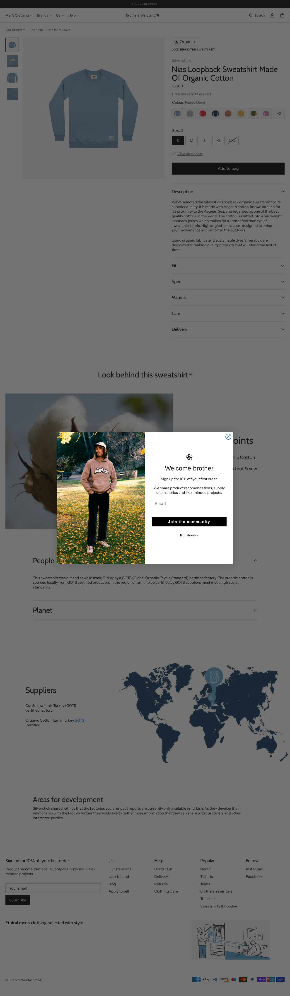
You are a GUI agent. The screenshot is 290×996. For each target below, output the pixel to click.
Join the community (189, 522)
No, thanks (189, 535)
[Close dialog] (228, 436)
